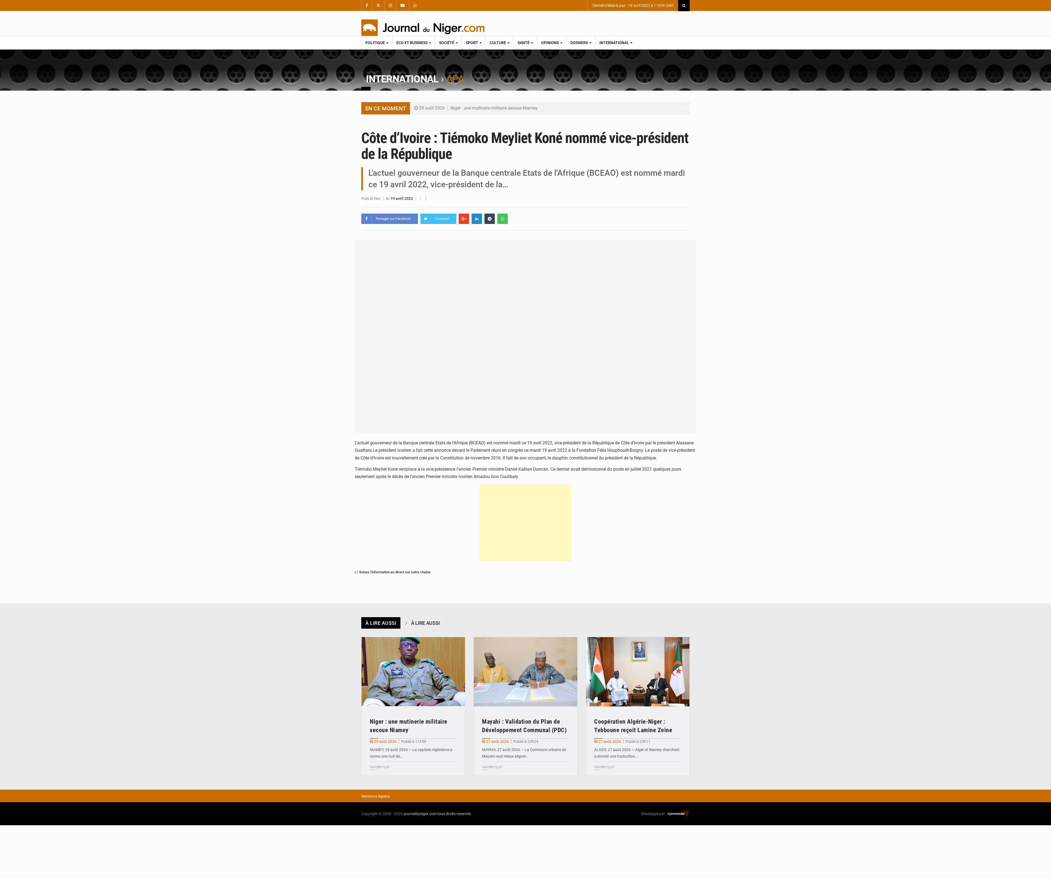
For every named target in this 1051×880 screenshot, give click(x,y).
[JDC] (422, 27)
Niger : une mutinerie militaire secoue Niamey (494, 108)
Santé (524, 43)
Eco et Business (412, 43)
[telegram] (489, 219)
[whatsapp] (502, 219)
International (614, 43)
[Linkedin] (477, 219)
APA (455, 79)
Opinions (550, 43)
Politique (375, 43)
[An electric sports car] (413, 671)
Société (447, 43)
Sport (472, 43)
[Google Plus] (464, 219)
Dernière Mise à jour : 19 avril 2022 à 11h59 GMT (633, 5)
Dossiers (579, 43)
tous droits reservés (454, 814)
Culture (498, 43)
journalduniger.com (420, 814)
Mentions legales (375, 796)
